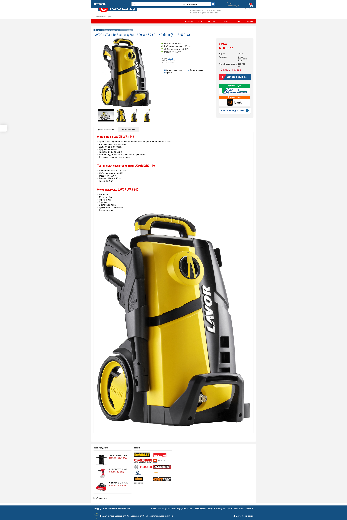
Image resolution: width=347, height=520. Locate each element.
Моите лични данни (244, 516)
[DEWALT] (143, 455)
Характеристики (128, 129)
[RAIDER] (162, 467)
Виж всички (139, 483)
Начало (97, 30)
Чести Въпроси (200, 509)
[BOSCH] (143, 467)
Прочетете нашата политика (160, 516)
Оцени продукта (196, 70)
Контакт (229, 509)
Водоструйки (127, 30)
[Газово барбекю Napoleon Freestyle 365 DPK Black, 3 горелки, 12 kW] (101, 460)
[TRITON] (143, 479)
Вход (229, 3)
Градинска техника (111, 30)
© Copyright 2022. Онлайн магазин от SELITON (112, 509)
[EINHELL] (162, 461)
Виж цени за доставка (232, 110)
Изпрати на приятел (174, 70)
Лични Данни (239, 509)
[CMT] (162, 479)
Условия (249, 509)
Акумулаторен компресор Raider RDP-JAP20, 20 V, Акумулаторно (119, 469)
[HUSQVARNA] (143, 472)
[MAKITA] (162, 455)
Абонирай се (101, 498)
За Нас (189, 509)
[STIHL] (162, 472)
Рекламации (163, 509)
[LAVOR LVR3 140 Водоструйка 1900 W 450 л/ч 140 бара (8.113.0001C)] (121, 121)
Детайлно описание (105, 130)
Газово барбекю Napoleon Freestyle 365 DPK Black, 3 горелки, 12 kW (119, 455)
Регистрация (219, 509)
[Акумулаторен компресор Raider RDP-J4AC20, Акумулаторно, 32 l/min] (101, 487)
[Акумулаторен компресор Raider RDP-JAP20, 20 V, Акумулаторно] (101, 473)
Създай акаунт (233, 6)
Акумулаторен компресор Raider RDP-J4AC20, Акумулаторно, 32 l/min (119, 483)
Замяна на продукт (177, 509)
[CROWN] (143, 461)
